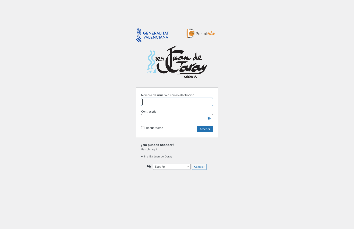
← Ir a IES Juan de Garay (156, 156)
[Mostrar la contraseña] (209, 118)
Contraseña (149, 111)
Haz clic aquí (149, 149)
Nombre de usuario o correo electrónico (167, 95)
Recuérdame (154, 128)
